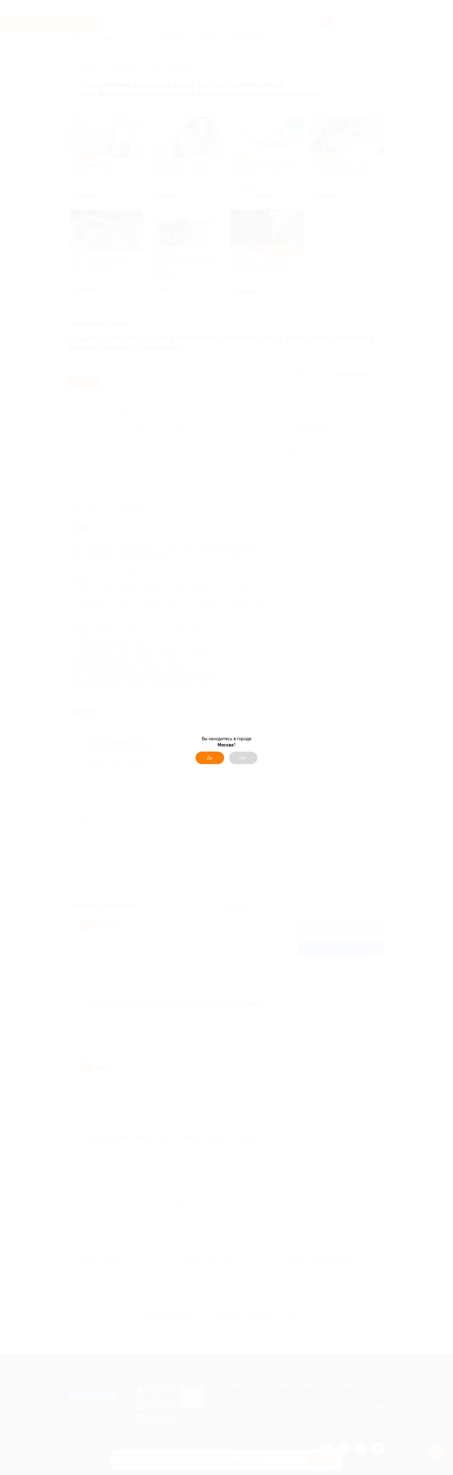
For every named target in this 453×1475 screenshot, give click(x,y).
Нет (243, 757)
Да (210, 757)
